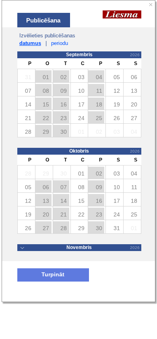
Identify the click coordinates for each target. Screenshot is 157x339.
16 (63, 104)
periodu (59, 43)
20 (46, 214)
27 (46, 228)
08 (46, 91)
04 (99, 77)
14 (63, 201)
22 (46, 118)
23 (63, 118)
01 (46, 77)
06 (46, 187)
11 (99, 91)
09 (63, 91)
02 (63, 77)
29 (46, 132)
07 (63, 187)
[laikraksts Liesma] (122, 14)
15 (46, 104)
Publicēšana (43, 20)
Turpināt (52, 275)
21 (63, 214)
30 (63, 132)
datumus (30, 43)
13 (46, 201)
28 (63, 228)
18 (99, 104)
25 (99, 118)
